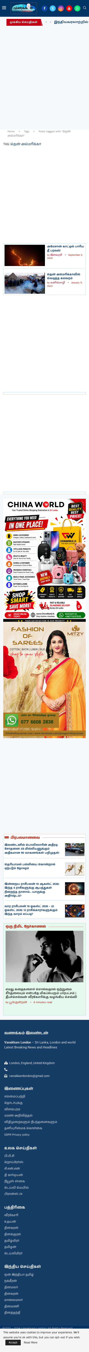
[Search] (85, 8)
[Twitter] (53, 8)
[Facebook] (44, 8)
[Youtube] (69, 8)
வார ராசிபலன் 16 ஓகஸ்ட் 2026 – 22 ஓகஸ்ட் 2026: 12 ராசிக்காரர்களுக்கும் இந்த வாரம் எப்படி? (31, 910)
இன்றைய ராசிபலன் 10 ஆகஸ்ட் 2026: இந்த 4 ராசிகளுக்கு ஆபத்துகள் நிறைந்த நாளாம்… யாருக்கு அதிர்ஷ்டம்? (32, 890)
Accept (13, 1342)
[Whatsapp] (77, 8)
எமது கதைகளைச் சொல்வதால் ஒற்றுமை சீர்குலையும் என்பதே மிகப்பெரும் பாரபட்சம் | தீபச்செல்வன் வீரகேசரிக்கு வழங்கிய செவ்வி (41, 993)
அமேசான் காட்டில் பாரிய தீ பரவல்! (65, 248)
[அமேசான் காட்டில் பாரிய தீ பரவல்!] (25, 255)
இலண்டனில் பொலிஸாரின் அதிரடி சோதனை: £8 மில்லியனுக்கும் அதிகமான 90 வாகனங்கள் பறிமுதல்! (32, 849)
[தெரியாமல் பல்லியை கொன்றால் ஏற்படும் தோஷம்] (74, 869)
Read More (30, 1342)
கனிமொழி (57, 282)
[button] (46, 22)
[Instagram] (61, 8)
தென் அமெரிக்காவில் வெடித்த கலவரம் (63, 276)
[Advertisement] (44, 76)
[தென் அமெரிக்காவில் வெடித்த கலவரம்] (25, 283)
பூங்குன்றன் (18, 1002)
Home (11, 131)
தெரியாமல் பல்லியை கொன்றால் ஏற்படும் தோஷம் (30, 866)
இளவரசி (56, 255)
